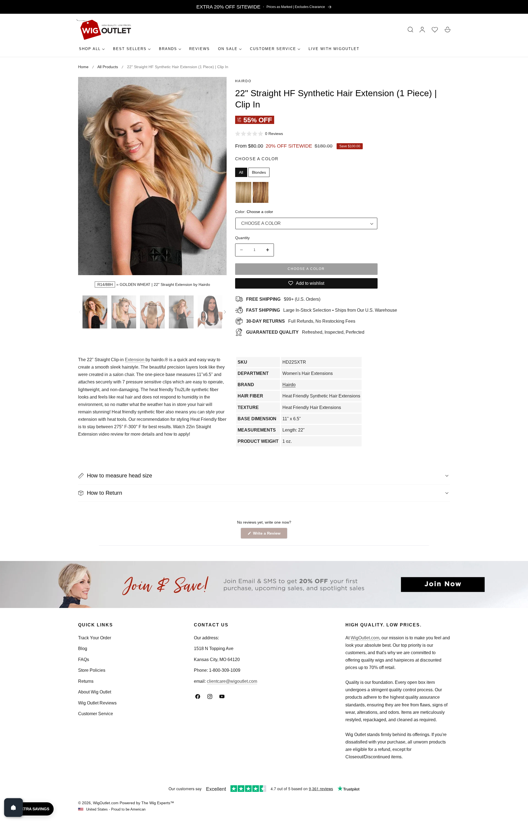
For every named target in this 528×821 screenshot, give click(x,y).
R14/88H (105, 284)
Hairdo (243, 81)
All (241, 172)
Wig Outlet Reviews (97, 703)
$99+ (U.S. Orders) (283, 299)
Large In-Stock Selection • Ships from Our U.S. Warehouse (321, 310)
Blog (82, 648)
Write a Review (267, 535)
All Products (107, 67)
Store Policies (91, 670)
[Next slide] (225, 312)
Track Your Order (94, 637)
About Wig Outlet (94, 692)
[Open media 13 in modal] (216, 87)
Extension (135, 359)
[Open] (13, 807)
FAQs (83, 659)
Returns (86, 681)
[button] (410, 29)
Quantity (242, 238)
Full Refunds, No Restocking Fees (300, 321)
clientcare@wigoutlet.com (232, 681)
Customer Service (95, 713)
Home (83, 67)
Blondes (259, 172)
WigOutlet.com (365, 637)
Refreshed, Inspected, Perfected (305, 332)
